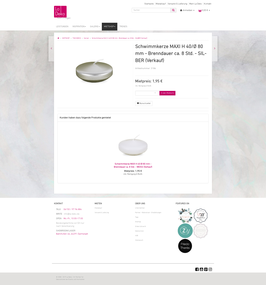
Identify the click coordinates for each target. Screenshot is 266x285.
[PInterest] (206, 269)
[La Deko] (79, 13)
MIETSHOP (109, 26)
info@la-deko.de (71, 214)
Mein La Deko (195, 3)
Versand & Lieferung (177, 3)
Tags (136, 217)
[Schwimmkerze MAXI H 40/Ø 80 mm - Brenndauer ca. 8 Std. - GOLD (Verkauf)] (51, 48)
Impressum (139, 240)
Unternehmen (140, 208)
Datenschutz (139, 231)
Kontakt (207, 3)
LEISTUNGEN (62, 26)
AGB (136, 236)
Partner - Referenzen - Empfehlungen (148, 213)
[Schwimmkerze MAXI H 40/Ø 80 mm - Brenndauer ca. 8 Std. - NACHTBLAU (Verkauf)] (215, 48)
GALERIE (94, 26)
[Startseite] (58, 38)
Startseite (149, 3)
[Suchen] (173, 10)
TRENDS (123, 26)
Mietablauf (161, 3)
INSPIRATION (78, 26)
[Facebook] (197, 269)
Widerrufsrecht (140, 226)
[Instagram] (210, 269)
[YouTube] (201, 269)
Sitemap (138, 222)
